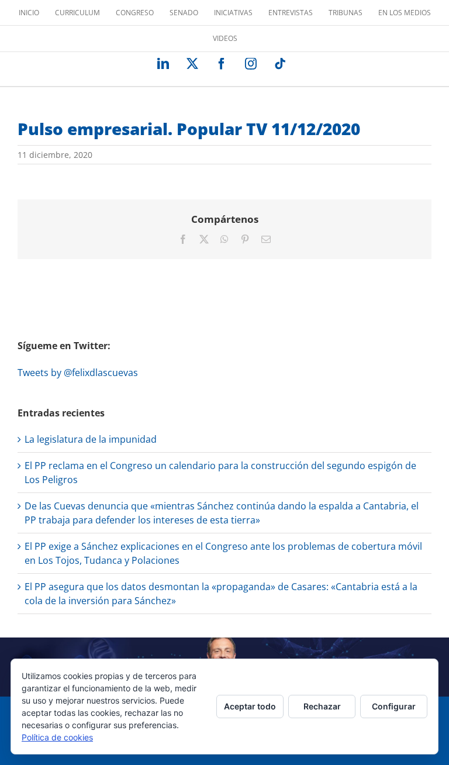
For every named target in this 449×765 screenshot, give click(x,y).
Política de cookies (57, 737)
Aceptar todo (250, 706)
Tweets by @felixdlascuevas (78, 372)
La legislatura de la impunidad (91, 439)
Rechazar (322, 706)
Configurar (394, 706)
